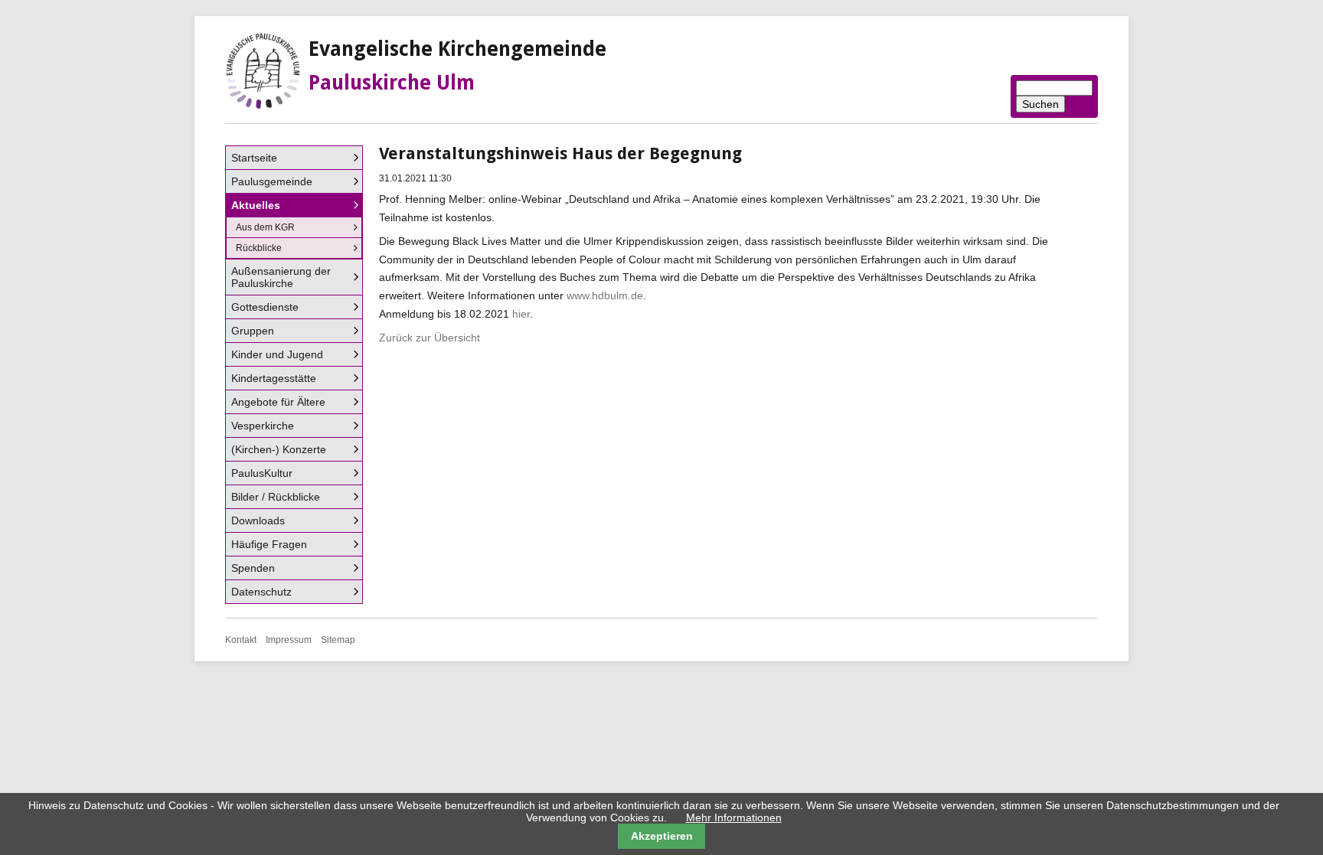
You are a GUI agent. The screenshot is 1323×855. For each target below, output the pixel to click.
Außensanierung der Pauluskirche (281, 277)
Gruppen (252, 331)
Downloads (258, 520)
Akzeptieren (662, 836)
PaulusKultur (261, 473)
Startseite (254, 158)
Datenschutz (261, 592)
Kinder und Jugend (277, 354)
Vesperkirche (262, 425)
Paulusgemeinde (271, 181)
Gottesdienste (265, 307)
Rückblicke (259, 248)
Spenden (253, 568)
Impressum (289, 640)
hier (521, 314)
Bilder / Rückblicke (275, 497)
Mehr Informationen (734, 817)
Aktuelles (255, 205)
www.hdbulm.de (605, 295)
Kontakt (240, 640)
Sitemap (338, 640)
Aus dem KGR (265, 227)
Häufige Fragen (269, 544)
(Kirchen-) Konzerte (278, 449)
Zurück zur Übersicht (429, 337)
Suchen (1040, 104)
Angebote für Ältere (278, 402)
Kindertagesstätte (273, 378)
